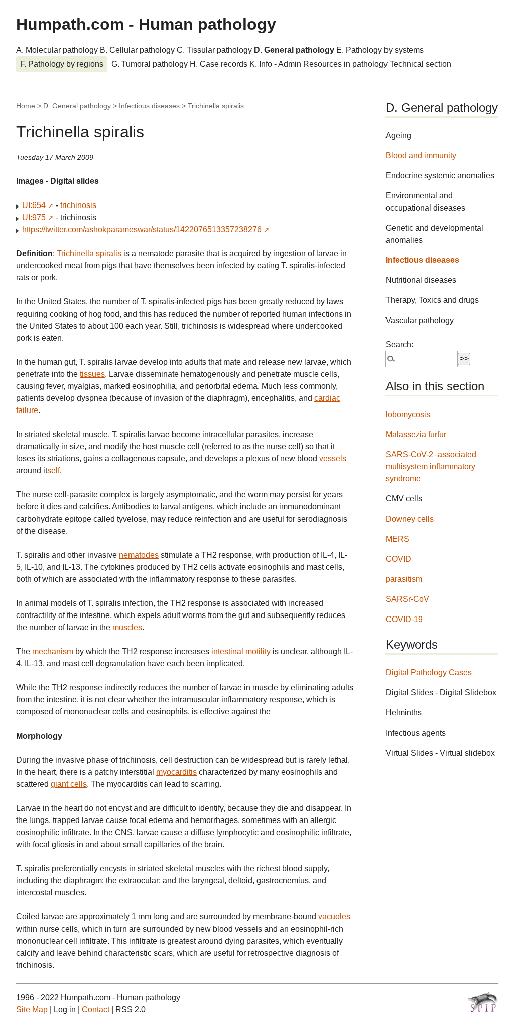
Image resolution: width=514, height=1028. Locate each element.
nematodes (139, 555)
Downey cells (410, 519)
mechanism (52, 651)
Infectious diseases (149, 105)
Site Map (32, 1009)
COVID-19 (404, 619)
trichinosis (78, 205)
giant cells (69, 784)
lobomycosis (408, 414)
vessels (332, 458)
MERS (397, 539)
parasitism (404, 579)
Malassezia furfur (416, 434)
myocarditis (176, 772)
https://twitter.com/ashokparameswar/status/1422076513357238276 (142, 229)
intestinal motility (241, 651)
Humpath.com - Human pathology (146, 24)
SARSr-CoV (407, 599)
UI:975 (34, 217)
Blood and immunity (421, 155)
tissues (92, 374)
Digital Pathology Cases (429, 672)
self (53, 470)
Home (25, 105)
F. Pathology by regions (61, 64)
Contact (95, 1009)
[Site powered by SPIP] (483, 1002)
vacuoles (334, 916)
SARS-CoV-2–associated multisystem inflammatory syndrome (431, 466)
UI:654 (34, 205)
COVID (398, 559)
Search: (399, 344)
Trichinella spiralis (89, 253)
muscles (127, 627)
